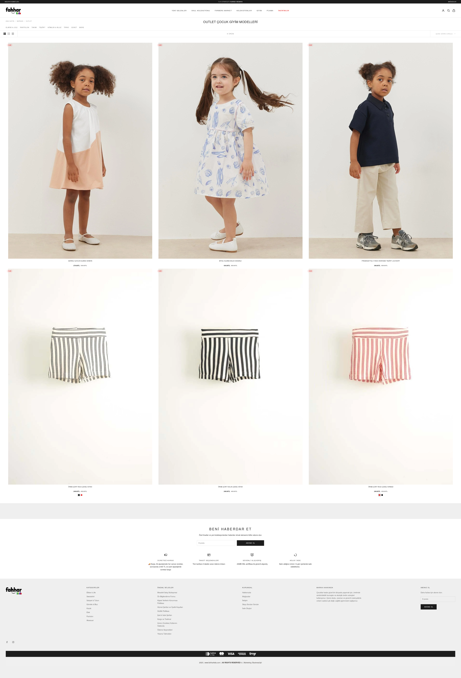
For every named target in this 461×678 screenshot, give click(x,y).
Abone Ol (250, 543)
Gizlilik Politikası (163, 611)
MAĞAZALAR (452, 2)
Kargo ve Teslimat (164, 619)
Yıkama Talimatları (164, 634)
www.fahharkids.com (212, 662)
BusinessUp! (257, 662)
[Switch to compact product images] (13, 33)
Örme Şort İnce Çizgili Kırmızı (380, 487)
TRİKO (66, 27)
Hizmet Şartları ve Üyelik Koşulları (170, 607)
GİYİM (259, 10)
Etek (88, 612)
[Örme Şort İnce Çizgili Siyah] (382, 495)
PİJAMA (270, 10)
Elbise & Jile (91, 592)
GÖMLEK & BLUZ (54, 27)
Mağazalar (246, 596)
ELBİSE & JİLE (12, 27)
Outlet (29, 21)
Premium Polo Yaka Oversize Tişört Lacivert (381, 261)
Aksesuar (90, 620)
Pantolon (90, 616)
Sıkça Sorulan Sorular (250, 604)
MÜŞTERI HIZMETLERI (12, 2)
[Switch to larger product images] (5, 33)
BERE (81, 27)
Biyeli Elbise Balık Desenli (230, 261)
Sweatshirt (90, 596)
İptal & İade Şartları (164, 615)
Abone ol (428, 607)
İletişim (245, 600)
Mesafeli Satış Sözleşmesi (167, 592)
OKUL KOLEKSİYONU (200, 10)
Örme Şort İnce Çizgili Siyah (80, 487)
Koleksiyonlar (244, 10)
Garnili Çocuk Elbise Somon (80, 261)
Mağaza (20, 21)
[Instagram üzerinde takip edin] (13, 642)
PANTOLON (24, 27)
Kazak (89, 608)
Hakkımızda (246, 592)
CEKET (74, 27)
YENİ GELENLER (179, 10)
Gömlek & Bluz (92, 604)
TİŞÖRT (42, 27)
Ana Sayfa (10, 21)
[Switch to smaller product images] (9, 33)
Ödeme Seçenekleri (164, 630)
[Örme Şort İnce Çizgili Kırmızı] (81, 495)
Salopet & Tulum (93, 600)
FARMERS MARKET (223, 10)
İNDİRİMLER (283, 10)
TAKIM (34, 27)
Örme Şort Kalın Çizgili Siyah (230, 487)
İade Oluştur (247, 608)
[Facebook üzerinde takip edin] (7, 642)
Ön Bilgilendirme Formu (166, 596)
